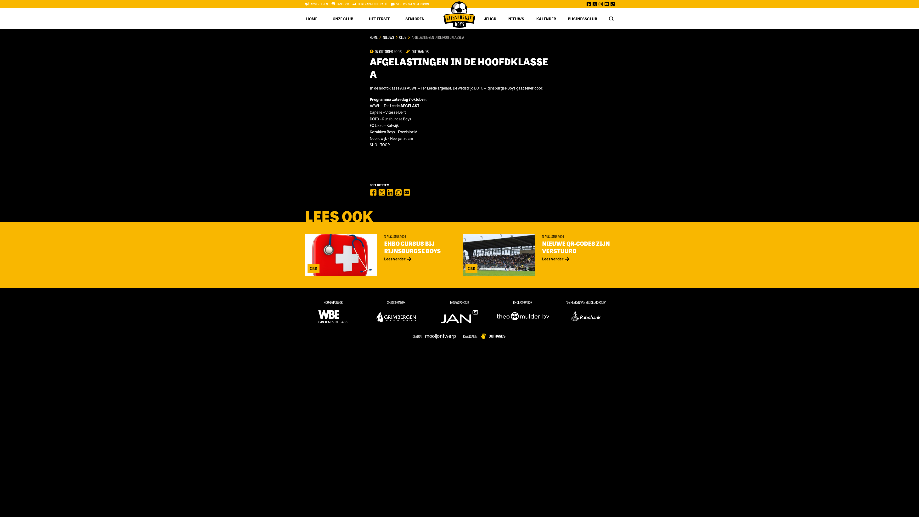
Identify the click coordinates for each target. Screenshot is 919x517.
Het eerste (379, 19)
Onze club (343, 19)
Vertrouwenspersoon (412, 4)
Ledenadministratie (372, 4)
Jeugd (490, 19)
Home (311, 19)
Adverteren (319, 4)
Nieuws (516, 19)
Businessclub (582, 19)
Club (402, 37)
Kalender (546, 19)
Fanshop (343, 4)
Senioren (415, 19)
